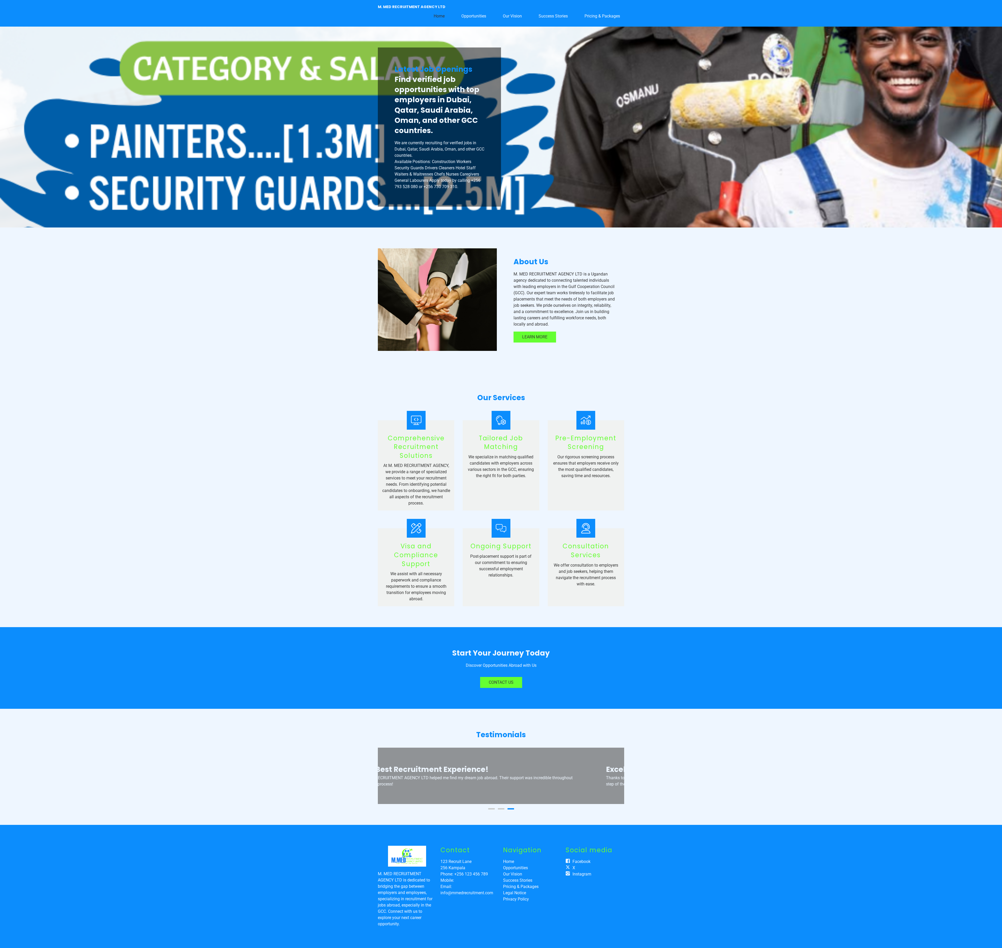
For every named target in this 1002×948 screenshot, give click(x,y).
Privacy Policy (516, 899)
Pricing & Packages (602, 16)
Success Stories (553, 16)
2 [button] (501, 808)
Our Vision (512, 16)
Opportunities (473, 16)
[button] (387, 776)
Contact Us (501, 682)
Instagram (581, 874)
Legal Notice (514, 892)
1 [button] (491, 808)
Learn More (534, 336)
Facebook (581, 861)
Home (439, 16)
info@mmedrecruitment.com (466, 892)
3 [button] (511, 808)
